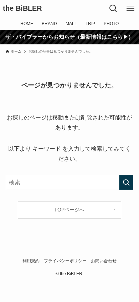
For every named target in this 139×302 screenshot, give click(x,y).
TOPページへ (69, 210)
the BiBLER (22, 8)
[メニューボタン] (130, 8)
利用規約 (31, 260)
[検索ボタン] (113, 8)
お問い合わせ (104, 260)
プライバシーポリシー (65, 260)
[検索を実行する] (126, 182)
